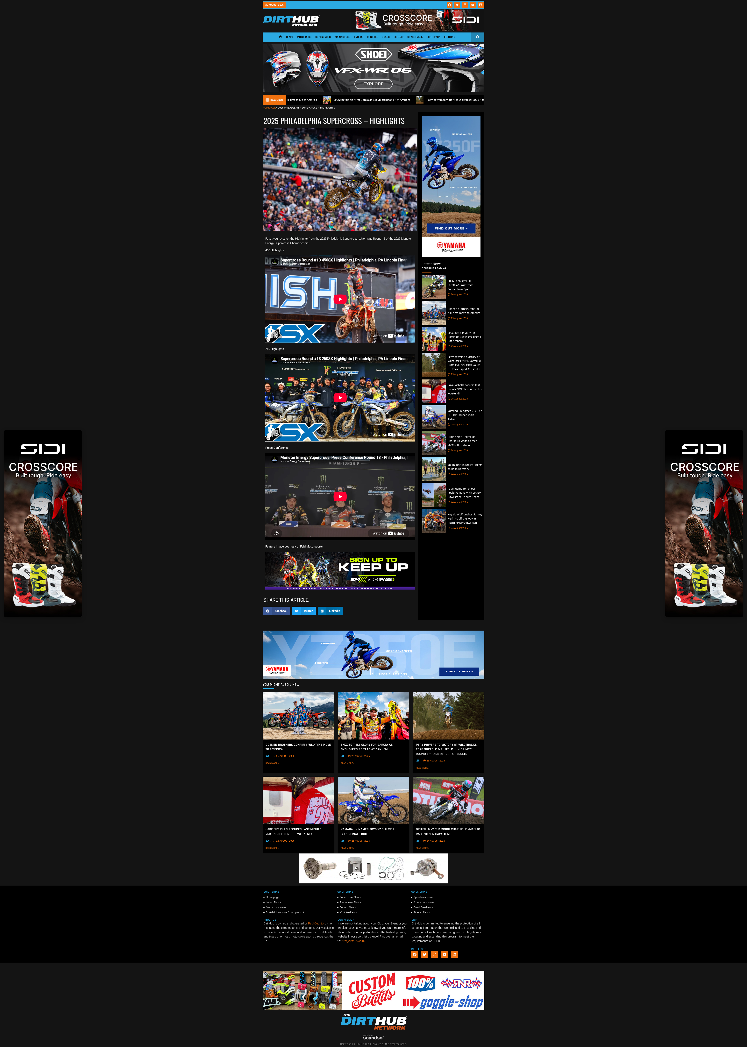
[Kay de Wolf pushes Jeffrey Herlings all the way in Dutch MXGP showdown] (434, 521)
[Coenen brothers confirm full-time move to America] (434, 313)
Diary (289, 37)
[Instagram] (465, 5)
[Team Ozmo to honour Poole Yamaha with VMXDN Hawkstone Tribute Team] (434, 495)
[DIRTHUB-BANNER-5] (373, 1009)
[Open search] (477, 37)
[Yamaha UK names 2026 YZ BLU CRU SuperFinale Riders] (434, 417)
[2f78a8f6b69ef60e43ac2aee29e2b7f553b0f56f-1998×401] (373, 882)
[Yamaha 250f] (451, 256)
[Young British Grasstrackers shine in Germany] (434, 469)
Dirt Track (433, 37)
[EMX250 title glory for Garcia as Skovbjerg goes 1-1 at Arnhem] (434, 339)
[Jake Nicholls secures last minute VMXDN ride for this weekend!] (434, 391)
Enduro (358, 37)
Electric (449, 37)
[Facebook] (449, 5)
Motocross (304, 37)
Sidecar (398, 37)
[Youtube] (473, 5)
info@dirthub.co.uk (353, 941)
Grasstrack (415, 37)
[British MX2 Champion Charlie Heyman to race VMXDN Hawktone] (434, 443)
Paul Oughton (316, 923)
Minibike (372, 37)
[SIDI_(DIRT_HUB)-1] (417, 30)
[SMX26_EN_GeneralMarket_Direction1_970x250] (340, 589)
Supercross (323, 37)
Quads (386, 37)
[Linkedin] (481, 5)
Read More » (278, 763)
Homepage (269, 107)
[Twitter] (457, 5)
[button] (276, 611)
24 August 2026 (459, 450)
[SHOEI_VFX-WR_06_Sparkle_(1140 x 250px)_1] (373, 91)
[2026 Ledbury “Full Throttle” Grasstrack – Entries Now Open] (434, 287)
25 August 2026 (459, 318)
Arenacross (342, 37)
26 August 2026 (459, 294)
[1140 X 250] (373, 678)
